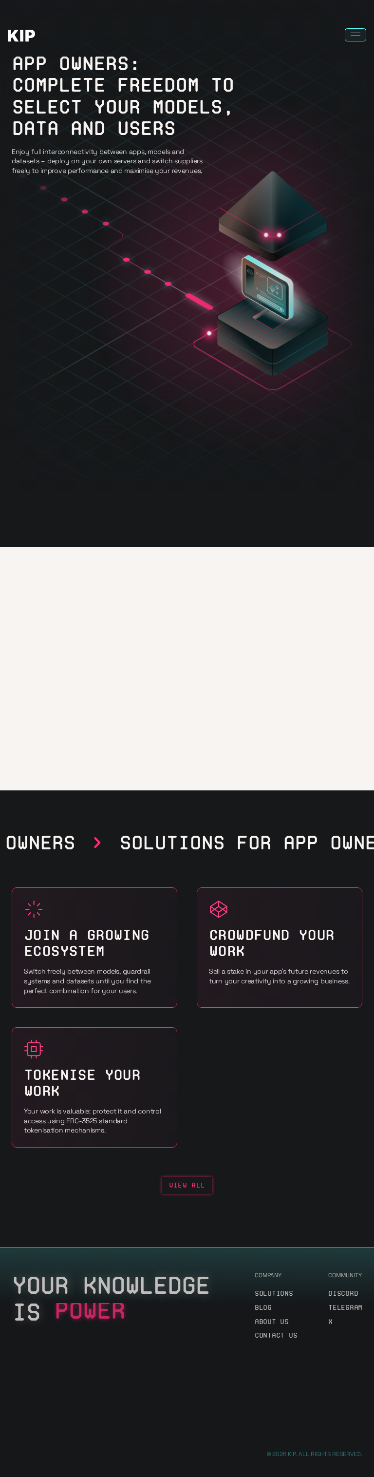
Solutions (274, 1293)
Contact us (276, 1335)
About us (272, 1322)
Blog (263, 1307)
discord (343, 1293)
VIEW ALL (187, 1185)
